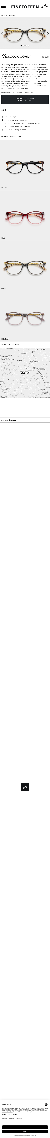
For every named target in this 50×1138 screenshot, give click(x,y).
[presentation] (2, 33)
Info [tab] (3, 110)
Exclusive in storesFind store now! (25, 99)
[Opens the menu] (4, 6)
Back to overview (8, 15)
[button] (21, 45)
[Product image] (25, 33)
